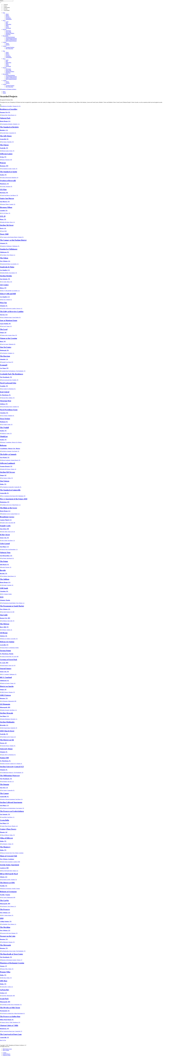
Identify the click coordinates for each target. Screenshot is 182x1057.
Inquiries (8, 44)
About (7, 14)
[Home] (8, 89)
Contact (4, 42)
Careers (4, 46)
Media (7, 25)
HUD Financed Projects (11, 41)
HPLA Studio (6, 1050)
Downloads (6, 10)
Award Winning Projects (11, 38)
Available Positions (10, 47)
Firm (4, 12)
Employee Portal (6, 1055)
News (5, 6)
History (7, 15)
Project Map (8, 32)
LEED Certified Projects (11, 39)
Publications (7, 7)
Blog (7, 23)
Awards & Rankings (10, 37)
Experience (8, 17)
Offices (7, 43)
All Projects (8, 30)
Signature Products (10, 33)
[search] (0, 2)
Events (5, 9)
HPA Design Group (7, 1049)
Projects (6, 4)
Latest (7, 21)
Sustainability (9, 19)
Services (7, 16)
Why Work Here (9, 48)
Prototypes (8, 34)
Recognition (5, 35)
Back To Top (3, 1040)
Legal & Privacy (6, 1054)
